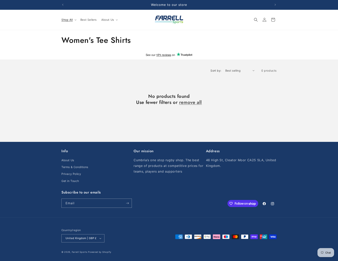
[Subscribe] (127, 203)
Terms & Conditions (74, 167)
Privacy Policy (71, 174)
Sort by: (215, 70)
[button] (68, 20)
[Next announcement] (275, 4)
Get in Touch (70, 181)
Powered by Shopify (99, 252)
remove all (190, 102)
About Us (67, 160)
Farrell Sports (80, 252)
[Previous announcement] (62, 4)
